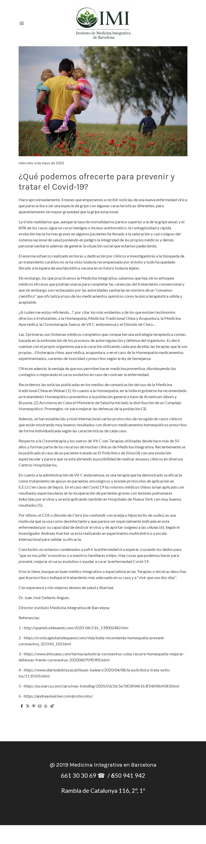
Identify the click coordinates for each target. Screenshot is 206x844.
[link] (103, 23)
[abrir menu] (22, 23)
